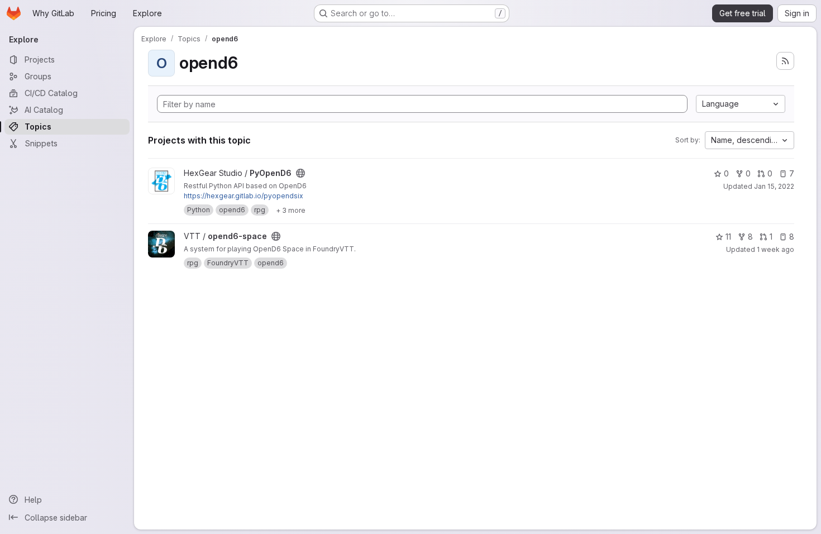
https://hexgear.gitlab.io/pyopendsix (243, 196)
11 (728, 236)
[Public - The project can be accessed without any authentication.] (300, 173)
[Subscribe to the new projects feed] (785, 61)
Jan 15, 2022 (774, 186)
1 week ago (775, 249)
